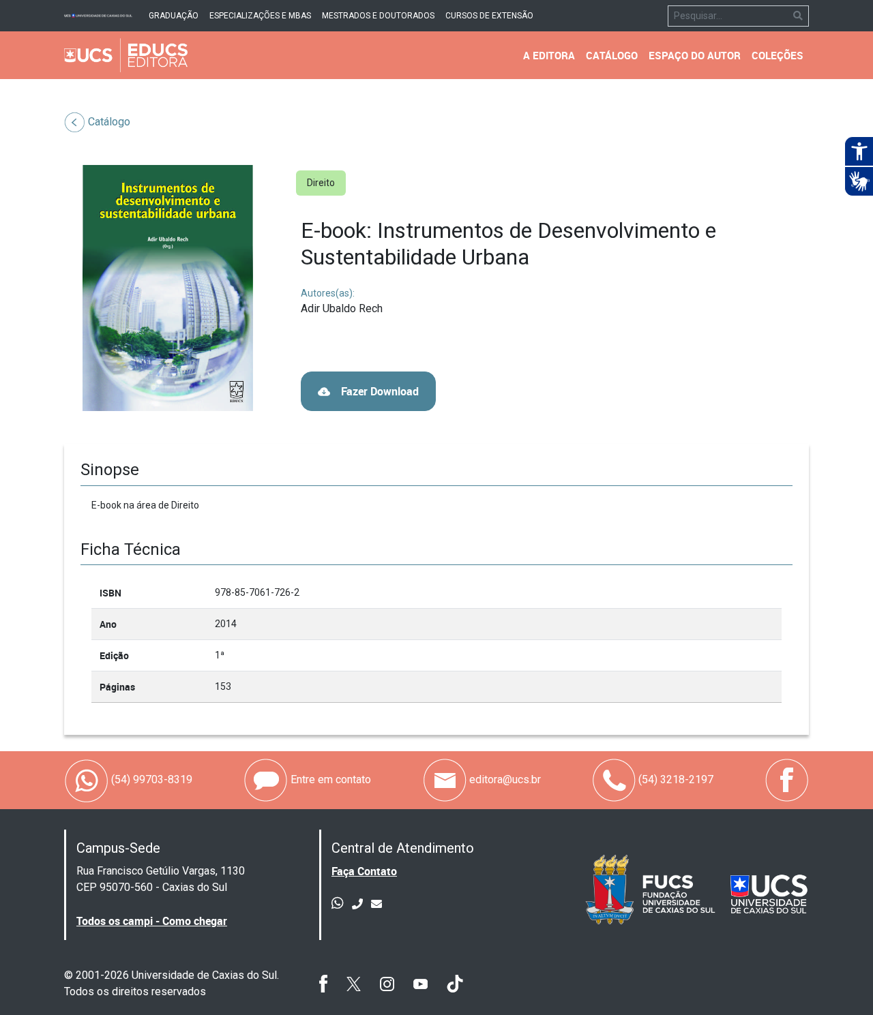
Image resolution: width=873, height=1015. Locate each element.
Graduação (173, 15)
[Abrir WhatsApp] (838, 980)
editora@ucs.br (504, 779)
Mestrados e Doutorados (378, 15)
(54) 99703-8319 (150, 779)
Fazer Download (378, 391)
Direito (321, 182)
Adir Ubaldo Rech (342, 308)
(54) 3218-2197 (674, 779)
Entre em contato (329, 779)
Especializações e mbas (260, 15)
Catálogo (109, 121)
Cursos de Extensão (489, 15)
